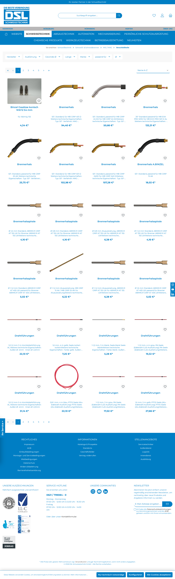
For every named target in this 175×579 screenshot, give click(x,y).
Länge (68, 57)
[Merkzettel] (154, 15)
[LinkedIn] (105, 491)
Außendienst (145, 448)
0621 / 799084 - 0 (56, 495)
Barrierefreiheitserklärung (29, 470)
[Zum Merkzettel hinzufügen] (38, 100)
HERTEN (129, 29)
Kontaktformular (69, 516)
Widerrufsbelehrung (29, 467)
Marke (83, 57)
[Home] (7, 34)
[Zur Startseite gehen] (17, 15)
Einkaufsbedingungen (29, 452)
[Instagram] (93, 491)
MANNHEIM (8, 29)
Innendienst (146, 455)
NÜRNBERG (90, 29)
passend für (101, 57)
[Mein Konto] (162, 15)
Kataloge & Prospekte (87, 444)
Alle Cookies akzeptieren (159, 574)
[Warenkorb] (169, 15)
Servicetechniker (145, 444)
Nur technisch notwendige (111, 574)
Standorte (87, 448)
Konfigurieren (135, 574)
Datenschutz (29, 463)
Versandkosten (81, 562)
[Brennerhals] (67, 91)
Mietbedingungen (29, 459)
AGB (29, 448)
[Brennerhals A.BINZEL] (151, 148)
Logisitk (145, 452)
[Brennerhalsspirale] (24, 205)
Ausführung (31, 57)
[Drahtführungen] (24, 319)
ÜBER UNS (167, 29)
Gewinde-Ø (51, 57)
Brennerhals (66, 107)
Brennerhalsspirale (24, 221)
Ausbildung (146, 459)
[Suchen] (119, 15)
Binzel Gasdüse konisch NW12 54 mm (24, 108)
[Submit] (167, 504)
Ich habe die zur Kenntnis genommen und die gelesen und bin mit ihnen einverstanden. (154, 511)
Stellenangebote (146, 439)
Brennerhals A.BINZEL (150, 164)
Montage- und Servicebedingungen (29, 455)
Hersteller (12, 57)
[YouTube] (99, 491)
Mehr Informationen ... (79, 575)
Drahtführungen (24, 335)
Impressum (29, 444)
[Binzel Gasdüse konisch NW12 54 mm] (24, 91)
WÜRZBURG (48, 29)
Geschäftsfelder (87, 452)
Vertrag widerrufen (87, 455)
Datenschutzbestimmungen (159, 509)
